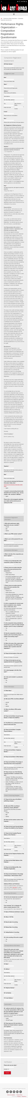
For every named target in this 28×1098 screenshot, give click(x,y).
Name (5, 84)
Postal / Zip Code (7, 107)
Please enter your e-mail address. (11, 115)
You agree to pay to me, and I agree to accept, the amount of (14, 188)
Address (6, 91)
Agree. (7, 488)
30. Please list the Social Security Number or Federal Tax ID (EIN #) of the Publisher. (14, 827)
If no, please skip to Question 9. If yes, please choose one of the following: (13, 609)
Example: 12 (6, 1069)
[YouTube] (22, 1)
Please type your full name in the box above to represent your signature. (13, 471)
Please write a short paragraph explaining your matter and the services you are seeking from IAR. (13, 501)
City (4, 103)
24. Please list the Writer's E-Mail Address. (14, 756)
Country (16, 108)
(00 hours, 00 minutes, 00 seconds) (11, 657)
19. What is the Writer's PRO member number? (12, 710)
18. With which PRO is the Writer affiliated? (14, 699)
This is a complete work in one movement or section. (12, 612)
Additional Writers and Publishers (12, 883)
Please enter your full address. (10, 92)
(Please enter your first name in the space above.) (14, 122)
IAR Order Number (8, 64)
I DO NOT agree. (9, 1020)
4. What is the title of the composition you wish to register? (13, 554)
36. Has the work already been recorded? (13, 897)
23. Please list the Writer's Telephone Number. (12, 750)
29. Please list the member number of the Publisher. (13, 820)
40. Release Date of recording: (11, 927)
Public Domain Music (10, 574)
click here (15, 887)
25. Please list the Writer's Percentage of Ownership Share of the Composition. (13, 762)
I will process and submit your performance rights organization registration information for (14, 149)
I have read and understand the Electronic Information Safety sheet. (13, 482)
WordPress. (24, 1096)
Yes (6, 628)
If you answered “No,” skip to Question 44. (12, 898)
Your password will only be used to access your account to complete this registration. (13, 545)
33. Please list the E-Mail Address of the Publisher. (13, 861)
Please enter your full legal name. (10, 88)
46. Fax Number (7, 992)
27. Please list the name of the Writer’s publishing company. (13, 800)
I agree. (7, 1018)
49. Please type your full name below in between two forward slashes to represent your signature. (13, 1025)
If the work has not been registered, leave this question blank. (13, 666)
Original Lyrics (9, 590)
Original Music (9, 572)
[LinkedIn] (24, 1)
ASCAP (7, 527)
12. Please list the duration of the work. (13, 653)
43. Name (6, 964)
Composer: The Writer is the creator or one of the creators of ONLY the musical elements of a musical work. (14, 778)
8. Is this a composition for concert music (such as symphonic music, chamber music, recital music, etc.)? (13, 605)
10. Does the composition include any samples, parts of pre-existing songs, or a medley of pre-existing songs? (13, 635)
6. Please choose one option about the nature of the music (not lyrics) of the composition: (13, 569)
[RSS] (26, 1)
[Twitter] (18, 1)
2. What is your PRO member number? (13, 533)
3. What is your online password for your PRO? (13, 539)
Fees (5, 185)
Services (6, 146)
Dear (5, 118)
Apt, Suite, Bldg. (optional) (9, 99)
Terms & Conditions (11, 1094)
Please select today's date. (9, 81)
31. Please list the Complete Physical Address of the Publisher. (12, 834)
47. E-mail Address (8, 998)
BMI (6, 528)
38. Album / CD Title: (8, 916)
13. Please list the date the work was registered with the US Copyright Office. (13, 661)
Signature (6, 466)
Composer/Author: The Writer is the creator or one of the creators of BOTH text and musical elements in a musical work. (14, 789)
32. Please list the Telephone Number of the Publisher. (14, 854)
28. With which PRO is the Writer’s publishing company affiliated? (12, 806)
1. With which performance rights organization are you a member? (12, 524)
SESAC (7, 530)
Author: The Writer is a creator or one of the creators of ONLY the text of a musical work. (14, 783)
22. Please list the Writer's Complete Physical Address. (12, 730)
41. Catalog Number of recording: (11, 932)
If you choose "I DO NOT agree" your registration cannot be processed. (13, 1016)
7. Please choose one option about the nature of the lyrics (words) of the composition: (13, 587)
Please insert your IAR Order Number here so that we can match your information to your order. (14, 68)
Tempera (19, 1096)
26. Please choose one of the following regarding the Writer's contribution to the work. (13, 773)
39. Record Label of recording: (11, 922)
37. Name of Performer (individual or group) (14, 911)
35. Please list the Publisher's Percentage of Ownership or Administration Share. (13, 874)
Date (5, 77)
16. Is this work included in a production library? (13, 677)
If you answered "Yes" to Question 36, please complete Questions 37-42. (12, 906)
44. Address (7, 969)
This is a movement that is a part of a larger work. (14, 619)
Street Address (7, 838)
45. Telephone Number (9, 987)
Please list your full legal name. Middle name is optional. (13, 695)
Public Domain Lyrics (10, 592)
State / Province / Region (17, 104)
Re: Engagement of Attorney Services (12, 125)
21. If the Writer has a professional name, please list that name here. (13, 723)
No (6, 630)
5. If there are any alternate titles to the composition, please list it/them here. (13, 561)
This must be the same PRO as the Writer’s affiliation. (12, 810)
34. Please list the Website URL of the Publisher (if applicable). (12, 868)
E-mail (6, 111)
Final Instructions (8, 1037)
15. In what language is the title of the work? (12, 671)
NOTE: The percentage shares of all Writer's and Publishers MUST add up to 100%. (13, 768)
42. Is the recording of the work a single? (13, 937)
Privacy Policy (19, 1094)
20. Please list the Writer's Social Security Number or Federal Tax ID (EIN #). (13, 716)
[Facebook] (20, 1)
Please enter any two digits (10, 1065)
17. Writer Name (8, 690)
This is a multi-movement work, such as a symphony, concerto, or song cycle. (14, 616)
